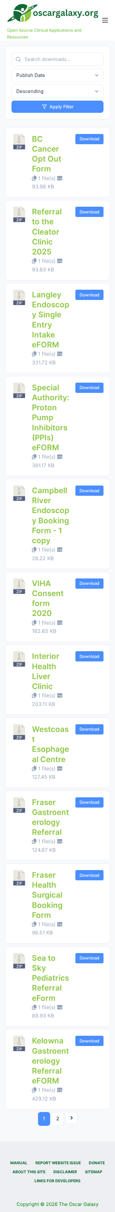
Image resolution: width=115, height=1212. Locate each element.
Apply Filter (61, 106)
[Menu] (105, 20)
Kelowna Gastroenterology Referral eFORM (50, 1060)
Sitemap (93, 1171)
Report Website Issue (58, 1162)
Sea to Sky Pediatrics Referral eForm (50, 978)
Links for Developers (57, 1180)
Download (89, 138)
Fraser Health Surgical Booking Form (47, 895)
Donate (97, 1162)
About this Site (28, 1171)
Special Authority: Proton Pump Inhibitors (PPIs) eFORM (50, 417)
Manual (18, 1162)
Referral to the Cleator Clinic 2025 (47, 231)
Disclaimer (65, 1171)
